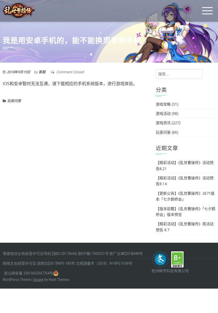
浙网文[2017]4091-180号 (56, 263)
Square (38, 279)
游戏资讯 (163, 122)
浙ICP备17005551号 (93, 253)
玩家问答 (14, 100)
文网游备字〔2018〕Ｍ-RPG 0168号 (104, 263)
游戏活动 (163, 113)
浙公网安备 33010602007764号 (28, 273)
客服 (42, 71)
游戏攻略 (163, 104)
